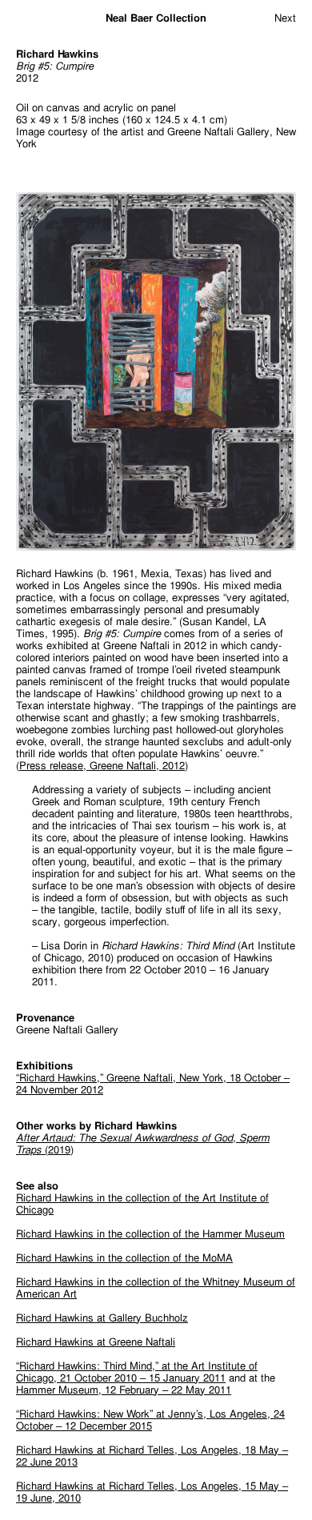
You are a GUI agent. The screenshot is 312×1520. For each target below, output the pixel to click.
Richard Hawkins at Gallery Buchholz (102, 1318)
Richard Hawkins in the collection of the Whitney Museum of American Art (155, 1288)
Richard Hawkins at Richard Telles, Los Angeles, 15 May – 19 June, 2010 (152, 1492)
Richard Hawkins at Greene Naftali (95, 1342)
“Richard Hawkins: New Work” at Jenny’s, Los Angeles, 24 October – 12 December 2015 (150, 1420)
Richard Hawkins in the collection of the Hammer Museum (150, 1234)
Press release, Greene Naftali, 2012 (102, 765)
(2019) (143, 1144)
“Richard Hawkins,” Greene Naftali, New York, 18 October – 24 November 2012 (153, 1084)
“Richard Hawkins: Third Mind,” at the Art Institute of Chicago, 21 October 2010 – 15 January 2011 (137, 1372)
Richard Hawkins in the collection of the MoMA (124, 1258)
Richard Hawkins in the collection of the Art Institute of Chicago (142, 1204)
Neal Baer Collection (156, 18)
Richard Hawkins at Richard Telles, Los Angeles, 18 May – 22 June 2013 (152, 1456)
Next (285, 18)
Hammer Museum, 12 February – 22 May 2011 (123, 1390)
